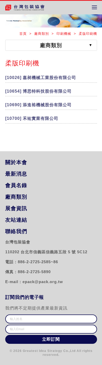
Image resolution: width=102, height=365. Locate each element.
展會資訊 (16, 208)
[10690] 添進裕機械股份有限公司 (38, 105)
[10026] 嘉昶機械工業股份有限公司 (40, 77)
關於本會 (16, 162)
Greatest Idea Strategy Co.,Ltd (49, 351)
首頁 (23, 34)
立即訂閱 (51, 339)
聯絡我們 (16, 231)
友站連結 (16, 220)
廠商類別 (16, 197)
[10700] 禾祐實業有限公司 (31, 118)
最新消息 (16, 174)
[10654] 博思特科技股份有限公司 (38, 91)
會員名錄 (16, 185)
